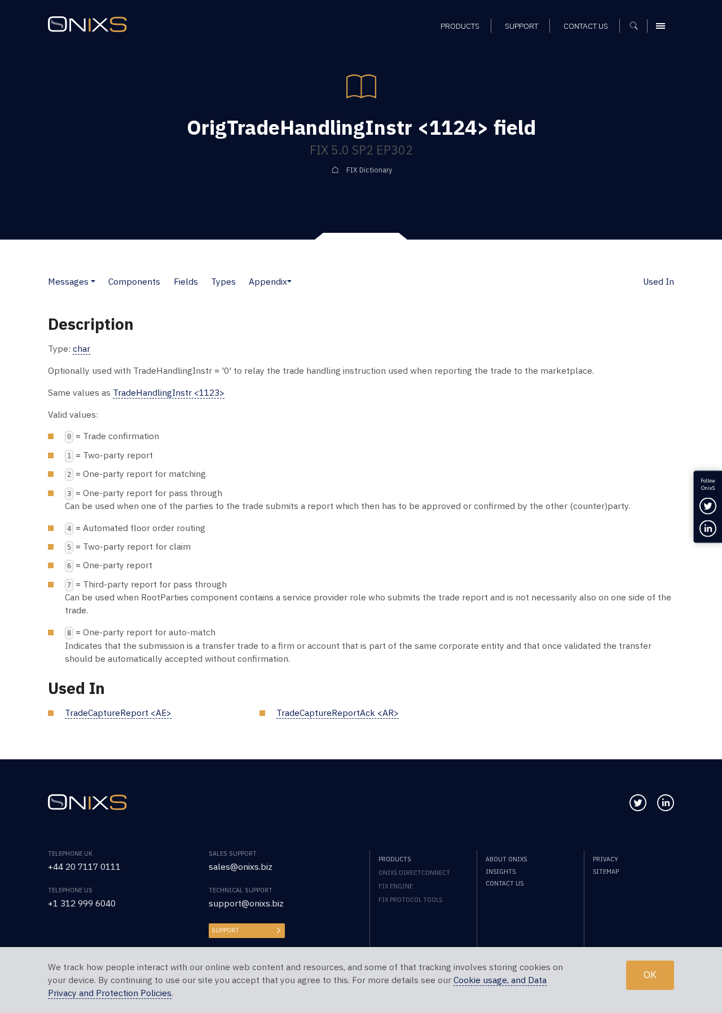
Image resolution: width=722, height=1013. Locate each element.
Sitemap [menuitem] (606, 871)
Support (225, 930)
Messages (68, 281)
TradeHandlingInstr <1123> (168, 392)
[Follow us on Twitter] (637, 802)
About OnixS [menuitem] (506, 859)
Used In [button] (658, 281)
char (81, 348)
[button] (93, 281)
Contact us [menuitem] (585, 26)
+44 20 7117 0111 (84, 866)
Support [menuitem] (521, 26)
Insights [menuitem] (501, 871)
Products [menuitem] (460, 26)
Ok (650, 974)
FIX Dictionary (369, 169)
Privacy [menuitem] (605, 859)
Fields (186, 281)
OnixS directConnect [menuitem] (414, 873)
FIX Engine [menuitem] (395, 886)
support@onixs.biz (246, 903)
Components (134, 281)
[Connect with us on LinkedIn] (665, 802)
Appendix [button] (268, 281)
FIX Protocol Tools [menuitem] (410, 900)
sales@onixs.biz (240, 866)
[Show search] (638, 26)
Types (223, 281)
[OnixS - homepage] (87, 24)
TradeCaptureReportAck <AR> (337, 712)
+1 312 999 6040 (82, 903)
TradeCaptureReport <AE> (118, 712)
